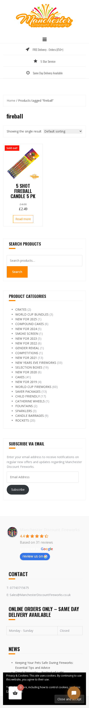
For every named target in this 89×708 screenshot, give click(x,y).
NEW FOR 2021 (26, 358)
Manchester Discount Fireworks (50, 529)
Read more (23, 219)
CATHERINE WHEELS (30, 401)
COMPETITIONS (26, 353)
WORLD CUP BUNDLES (32, 314)
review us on (32, 556)
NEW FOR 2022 (26, 343)
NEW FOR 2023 (26, 338)
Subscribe (18, 489)
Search (17, 272)
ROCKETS (22, 420)
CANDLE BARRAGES (29, 416)
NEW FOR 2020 (26, 372)
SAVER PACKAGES (28, 391)
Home (11, 100)
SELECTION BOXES (28, 367)
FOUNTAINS (24, 406)
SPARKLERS (23, 411)
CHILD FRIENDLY (27, 396)
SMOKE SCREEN (26, 333)
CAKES (20, 377)
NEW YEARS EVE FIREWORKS (35, 363)
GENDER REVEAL (27, 348)
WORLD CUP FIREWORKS (33, 387)
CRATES (21, 309)
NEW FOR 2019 (26, 382)
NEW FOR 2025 (26, 319)
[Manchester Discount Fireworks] (44, 16)
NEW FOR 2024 (26, 329)
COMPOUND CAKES (29, 324)
